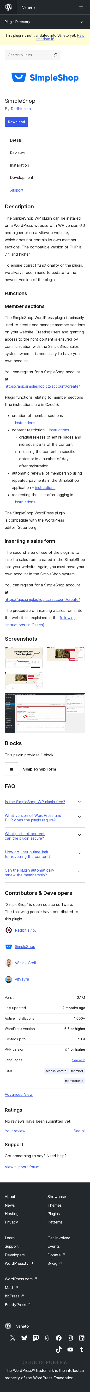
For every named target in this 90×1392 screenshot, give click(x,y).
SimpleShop (25, 946)
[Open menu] (82, 7)
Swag (55, 1263)
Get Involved (59, 1237)
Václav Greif (25, 962)
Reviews (17, 153)
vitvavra (22, 979)
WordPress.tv (19, 1263)
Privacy (11, 1222)
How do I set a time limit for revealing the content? (28, 854)
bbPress (14, 1296)
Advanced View (19, 1094)
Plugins (54, 1213)
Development (21, 177)
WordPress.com (21, 1279)
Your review (15, 1130)
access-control (56, 1071)
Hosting (11, 1213)
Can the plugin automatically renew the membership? (29, 872)
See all (79, 1130)
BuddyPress (18, 1304)
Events (54, 1246)
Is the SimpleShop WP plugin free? (35, 802)
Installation (19, 165)
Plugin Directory (17, 22)
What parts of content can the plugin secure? (25, 836)
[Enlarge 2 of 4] (78, 653)
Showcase (57, 1196)
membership (74, 1081)
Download (16, 122)
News (10, 1205)
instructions (25, 422)
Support (17, 190)
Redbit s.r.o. (21, 108)
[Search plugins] (55, 55)
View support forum (22, 1166)
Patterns (55, 1222)
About (10, 1196)
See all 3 (78, 1060)
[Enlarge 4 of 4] (78, 699)
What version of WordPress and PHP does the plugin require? (33, 817)
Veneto (22, 1326)
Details (16, 140)
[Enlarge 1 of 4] (36, 653)
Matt (11, 1287)
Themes (55, 1205)
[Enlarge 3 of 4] (36, 678)
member (77, 1071)
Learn (10, 1237)
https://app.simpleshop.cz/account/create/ (42, 386)
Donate (57, 1255)
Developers (15, 1255)
